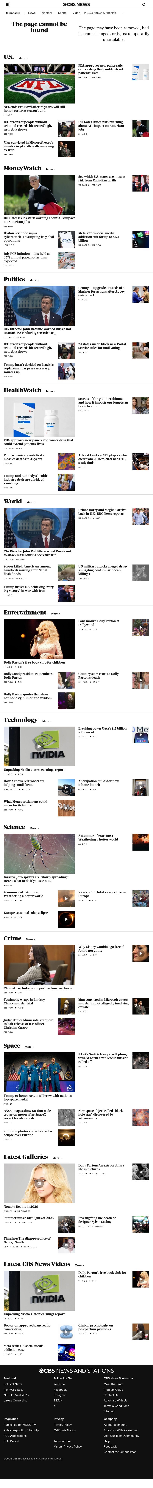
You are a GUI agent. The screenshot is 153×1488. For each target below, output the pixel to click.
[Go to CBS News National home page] (76, 4)
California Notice (65, 1430)
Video (76, 13)
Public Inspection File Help (21, 1430)
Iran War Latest (13, 1389)
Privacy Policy (63, 1424)
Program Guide (113, 1389)
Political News (13, 1384)
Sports (62, 13)
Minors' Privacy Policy (68, 1446)
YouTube (59, 1384)
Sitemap (109, 1411)
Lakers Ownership (15, 1400)
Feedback (110, 1446)
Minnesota (13, 13)
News (32, 13)
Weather (47, 13)
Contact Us (111, 1395)
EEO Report (11, 1441)
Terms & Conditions (116, 1405)
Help (107, 1441)
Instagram (60, 1395)
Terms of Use (62, 1441)
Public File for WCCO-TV (20, 1424)
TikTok (58, 1400)
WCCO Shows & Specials (100, 13)
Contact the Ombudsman (120, 1452)
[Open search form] (144, 4)
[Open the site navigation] (29, 4)
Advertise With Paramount (121, 1430)
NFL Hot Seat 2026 (16, 1395)
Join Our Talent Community (121, 1435)
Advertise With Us (115, 1400)
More (22, 58)
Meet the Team (113, 1384)
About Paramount (115, 1424)
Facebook (60, 1389)
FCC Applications (15, 1435)
